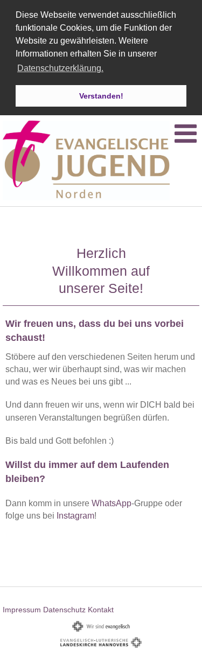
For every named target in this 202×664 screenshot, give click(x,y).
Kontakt (101, 609)
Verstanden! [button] (101, 96)
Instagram (75, 515)
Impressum (22, 609)
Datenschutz (64, 609)
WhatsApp (111, 503)
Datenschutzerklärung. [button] (60, 68)
